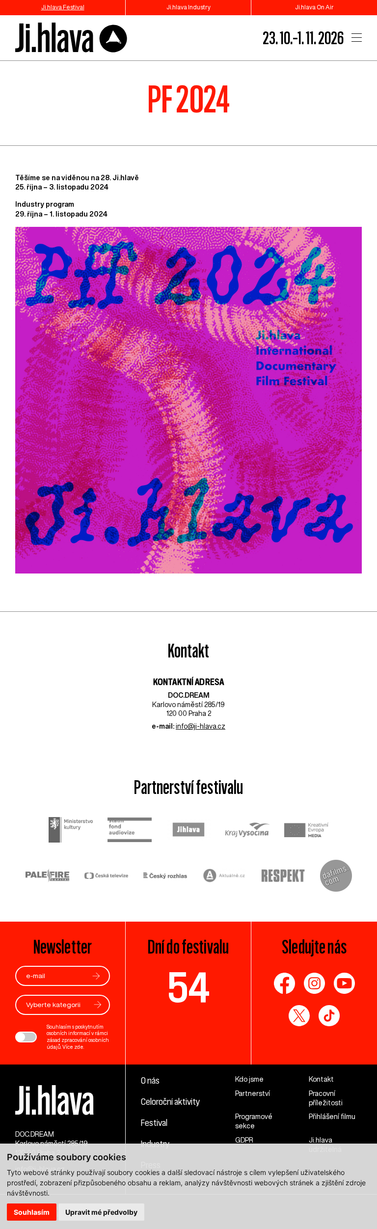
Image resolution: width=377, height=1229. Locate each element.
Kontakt (321, 1079)
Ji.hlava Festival (62, 7)
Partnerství (252, 1093)
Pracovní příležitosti (326, 1098)
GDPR (244, 1140)
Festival (154, 1122)
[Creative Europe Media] (306, 831)
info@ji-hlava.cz (200, 726)
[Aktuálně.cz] (224, 876)
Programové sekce (253, 1121)
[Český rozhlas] (165, 876)
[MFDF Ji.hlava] (71, 38)
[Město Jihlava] (188, 831)
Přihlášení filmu (332, 1116)
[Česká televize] (106, 876)
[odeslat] (96, 975)
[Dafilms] (336, 877)
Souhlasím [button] (32, 1212)
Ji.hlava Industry (188, 7)
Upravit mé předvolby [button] (101, 1212)
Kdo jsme (249, 1079)
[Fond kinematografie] (130, 831)
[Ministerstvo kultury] (71, 831)
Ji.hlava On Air (314, 7)
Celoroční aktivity (170, 1101)
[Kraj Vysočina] (247, 830)
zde (78, 1046)
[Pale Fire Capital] (48, 876)
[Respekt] (283, 877)
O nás (150, 1080)
